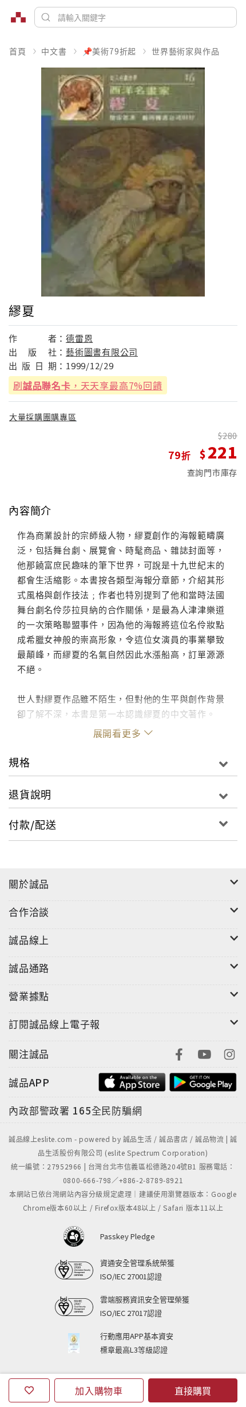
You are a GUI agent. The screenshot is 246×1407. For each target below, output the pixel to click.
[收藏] (29, 1390)
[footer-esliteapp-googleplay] (203, 1081)
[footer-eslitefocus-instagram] (229, 1053)
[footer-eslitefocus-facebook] (179, 1053)
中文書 (53, 51)
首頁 (17, 51)
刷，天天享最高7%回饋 (87, 385)
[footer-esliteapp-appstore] (132, 1081)
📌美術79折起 (109, 51)
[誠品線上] (18, 17)
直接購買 (192, 1390)
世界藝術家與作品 (185, 51)
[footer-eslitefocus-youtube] (204, 1053)
